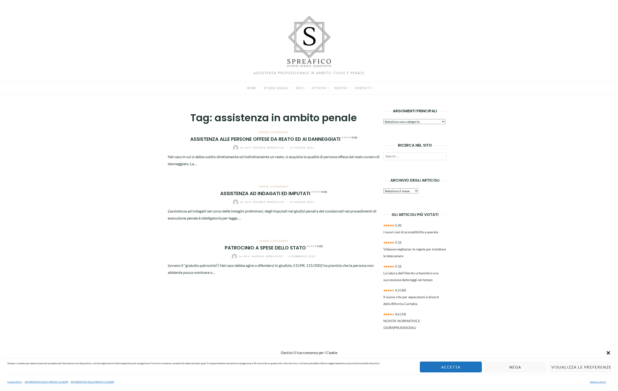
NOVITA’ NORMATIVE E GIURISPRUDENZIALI (401, 324)
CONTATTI (363, 88)
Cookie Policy (14, 381)
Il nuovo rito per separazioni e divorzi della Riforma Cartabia (411, 300)
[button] (608, 352)
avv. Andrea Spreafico (262, 147)
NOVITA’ (341, 88)
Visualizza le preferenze (581, 367)
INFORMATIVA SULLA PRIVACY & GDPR (46, 381)
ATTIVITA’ (319, 88)
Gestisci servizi (598, 381)
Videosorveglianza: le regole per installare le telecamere (414, 252)
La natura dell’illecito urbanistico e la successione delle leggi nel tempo (410, 276)
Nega (515, 367)
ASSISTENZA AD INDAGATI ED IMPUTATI (273, 193)
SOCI (300, 88)
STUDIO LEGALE (276, 88)
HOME (251, 88)
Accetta (451, 367)
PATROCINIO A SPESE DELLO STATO (274, 247)
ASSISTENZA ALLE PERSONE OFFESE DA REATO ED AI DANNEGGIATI (273, 139)
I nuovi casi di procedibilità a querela (410, 232)
